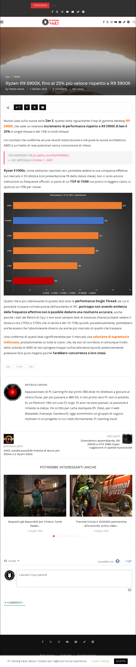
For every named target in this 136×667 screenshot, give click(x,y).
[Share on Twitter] (34, 107)
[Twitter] (57, 11)
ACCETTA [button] (121, 661)
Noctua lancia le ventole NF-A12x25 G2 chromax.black (65, 5)
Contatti (65, 655)
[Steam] (78, 11)
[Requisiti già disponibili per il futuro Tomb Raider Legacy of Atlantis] (35, 495)
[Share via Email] (42, 107)
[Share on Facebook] (27, 107)
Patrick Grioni (16, 89)
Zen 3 (31, 366)
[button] (52, 5)
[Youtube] (67, 11)
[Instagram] (62, 11)
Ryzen (19, 366)
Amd (8, 366)
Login (128, 561)
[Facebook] (52, 11)
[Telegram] (83, 11)
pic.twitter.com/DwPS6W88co (51, 155)
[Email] (73, 11)
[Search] (134, 22)
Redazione (47, 655)
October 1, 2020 (42, 160)
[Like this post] (19, 107)
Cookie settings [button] (100, 661)
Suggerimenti (86, 655)
